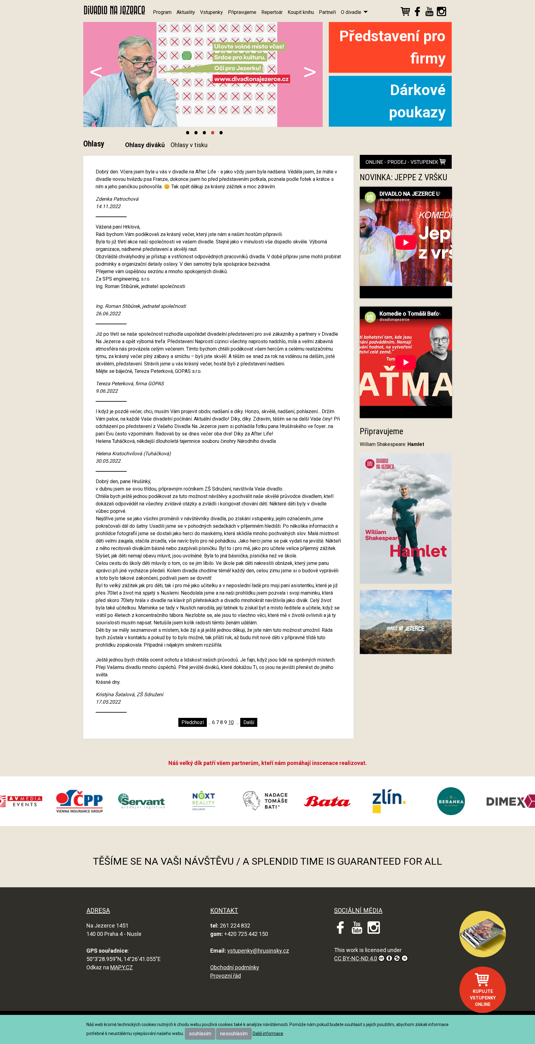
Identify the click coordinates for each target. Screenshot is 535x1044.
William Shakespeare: (392, 444)
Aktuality (185, 12)
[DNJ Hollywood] (406, 625)
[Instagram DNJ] (441, 12)
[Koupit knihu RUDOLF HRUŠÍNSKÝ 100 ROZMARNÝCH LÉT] (482, 934)
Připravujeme (242, 12)
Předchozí (192, 722)
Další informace (268, 1033)
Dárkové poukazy (417, 101)
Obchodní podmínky (234, 967)
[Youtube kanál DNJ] (429, 12)
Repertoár (272, 12)
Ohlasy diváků (145, 145)
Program (162, 12)
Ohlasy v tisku (189, 145)
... (209, 722)
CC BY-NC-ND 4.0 (355, 958)
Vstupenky (211, 12)
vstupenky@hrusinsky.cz (258, 950)
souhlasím (200, 1034)
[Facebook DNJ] (417, 12)
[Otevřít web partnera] (58, 801)
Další (248, 722)
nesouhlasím (234, 1034)
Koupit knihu (301, 12)
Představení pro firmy (392, 47)
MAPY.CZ (121, 967)
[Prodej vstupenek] (405, 12)
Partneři (327, 12)
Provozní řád (225, 975)
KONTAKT (224, 910)
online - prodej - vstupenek (402, 162)
